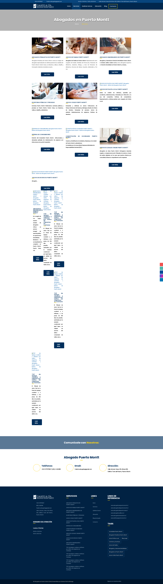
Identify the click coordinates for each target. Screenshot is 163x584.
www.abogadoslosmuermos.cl (118, 516)
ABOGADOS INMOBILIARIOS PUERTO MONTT (73, 543)
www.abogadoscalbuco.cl (117, 513)
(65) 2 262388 (56, 469)
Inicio (69, 6)
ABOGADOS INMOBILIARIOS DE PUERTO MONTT (74, 511)
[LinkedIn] (128, 581)
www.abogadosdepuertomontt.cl (119, 508)
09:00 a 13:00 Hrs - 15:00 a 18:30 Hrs (87, 2)
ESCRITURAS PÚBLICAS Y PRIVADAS (75, 515)
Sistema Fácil (64, 582)
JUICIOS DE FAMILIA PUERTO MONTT (75, 508)
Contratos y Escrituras (114, 542)
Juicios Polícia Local (114, 538)
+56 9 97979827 (39, 2)
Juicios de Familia (113, 545)
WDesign (71, 582)
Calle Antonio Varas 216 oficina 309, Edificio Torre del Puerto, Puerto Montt (118, 2)
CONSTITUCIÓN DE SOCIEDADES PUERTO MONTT (74, 530)
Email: (78, 465)
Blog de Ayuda (96, 518)
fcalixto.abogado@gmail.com (54, 2)
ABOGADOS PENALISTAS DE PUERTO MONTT (73, 504)
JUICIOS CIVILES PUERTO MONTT (74, 518)
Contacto (113, 6)
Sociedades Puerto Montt (115, 532)
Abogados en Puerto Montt (116, 552)
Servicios (76, 6)
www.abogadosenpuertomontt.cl (119, 505)
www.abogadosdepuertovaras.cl (119, 511)
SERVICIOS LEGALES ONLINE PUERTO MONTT (75, 534)
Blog (105, 6)
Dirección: (113, 465)
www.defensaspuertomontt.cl (118, 518)
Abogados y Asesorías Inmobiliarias (118, 549)
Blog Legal (124, 538)
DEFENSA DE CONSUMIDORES (73, 526)
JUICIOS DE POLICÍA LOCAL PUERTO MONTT (75, 522)
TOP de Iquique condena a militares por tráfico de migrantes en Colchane (75, 549)
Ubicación (98, 6)
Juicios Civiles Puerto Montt (116, 555)
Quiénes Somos (87, 6)
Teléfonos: (47, 465)
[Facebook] (123, 581)
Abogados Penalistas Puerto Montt (118, 535)
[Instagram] (126, 581)
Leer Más (47, 74)
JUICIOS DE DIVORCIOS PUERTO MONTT (74, 539)
